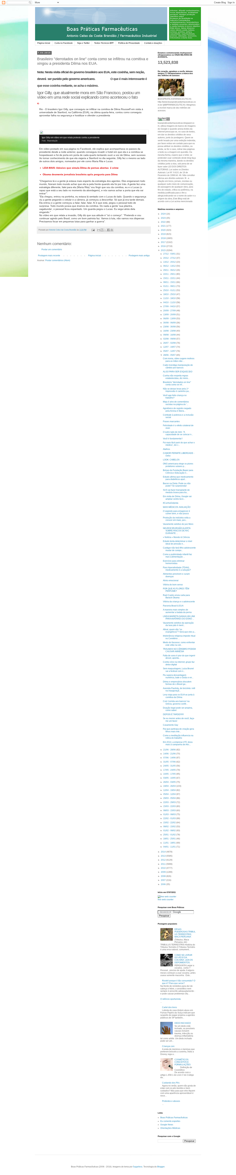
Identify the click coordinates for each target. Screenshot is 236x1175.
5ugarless (137, 1166)
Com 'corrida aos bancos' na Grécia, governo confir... (176, 702)
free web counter (165, 899)
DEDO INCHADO (182, 1023)
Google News (166, 1124)
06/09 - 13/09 (169, 318)
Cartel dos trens (169, 1007)
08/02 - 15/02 (169, 826)
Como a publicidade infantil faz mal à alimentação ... (177, 555)
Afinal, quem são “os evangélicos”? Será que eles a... (179, 630)
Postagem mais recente (49, 255)
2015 (163, 250)
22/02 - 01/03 (169, 818)
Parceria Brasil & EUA (173, 606)
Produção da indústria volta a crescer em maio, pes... (176, 518)
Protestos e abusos (171, 1101)
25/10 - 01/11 (169, 290)
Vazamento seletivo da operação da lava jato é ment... (178, 624)
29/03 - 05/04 (169, 798)
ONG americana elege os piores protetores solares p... (178, 464)
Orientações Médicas (170, 1128)
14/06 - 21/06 (169, 753)
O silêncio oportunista (170, 999)
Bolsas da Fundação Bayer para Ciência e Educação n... (178, 471)
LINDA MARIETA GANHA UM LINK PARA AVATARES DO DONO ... (179, 617)
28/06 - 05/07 (169, 355)
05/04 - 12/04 (169, 794)
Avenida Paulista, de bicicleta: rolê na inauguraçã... (179, 689)
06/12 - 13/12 (169, 266)
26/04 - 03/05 (169, 782)
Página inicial (43, 43)
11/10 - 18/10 (169, 298)
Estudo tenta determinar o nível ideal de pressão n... (177, 542)
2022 (163, 222)
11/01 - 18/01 (169, 843)
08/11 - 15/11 (169, 282)
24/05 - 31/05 (169, 766)
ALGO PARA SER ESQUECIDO (177, 371)
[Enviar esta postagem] (93, 230)
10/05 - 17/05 (169, 774)
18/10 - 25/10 (169, 294)
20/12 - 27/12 (169, 258)
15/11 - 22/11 (169, 278)
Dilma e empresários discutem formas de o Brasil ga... (177, 682)
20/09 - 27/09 (169, 310)
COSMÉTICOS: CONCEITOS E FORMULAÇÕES (182, 1062)
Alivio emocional (170, 580)
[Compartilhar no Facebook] (108, 230)
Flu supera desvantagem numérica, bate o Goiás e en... (178, 676)
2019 (163, 234)
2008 (163, 876)
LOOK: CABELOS (171, 460)
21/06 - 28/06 (169, 749)
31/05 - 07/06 (169, 762)
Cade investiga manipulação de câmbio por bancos (178, 366)
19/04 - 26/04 (169, 786)
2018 (163, 238)
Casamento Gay (170, 725)
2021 (163, 226)
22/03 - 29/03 (169, 802)
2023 (163, 218)
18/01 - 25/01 (169, 838)
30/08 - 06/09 (169, 322)
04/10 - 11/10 (169, 302)
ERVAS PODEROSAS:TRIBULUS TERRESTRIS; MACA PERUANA (185, 933)
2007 (163, 880)
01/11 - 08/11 (169, 286)
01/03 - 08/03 (169, 814)
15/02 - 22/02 (169, 822)
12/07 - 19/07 (169, 347)
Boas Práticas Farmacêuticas (174, 1117)
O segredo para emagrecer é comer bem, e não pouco (176, 512)
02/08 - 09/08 (169, 339)
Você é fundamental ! (173, 438)
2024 (163, 214)
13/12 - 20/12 (169, 262)
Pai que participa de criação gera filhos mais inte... (178, 730)
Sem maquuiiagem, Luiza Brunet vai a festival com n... (178, 669)
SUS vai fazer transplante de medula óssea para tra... (176, 491)
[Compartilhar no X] (105, 230)
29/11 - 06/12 (169, 270)
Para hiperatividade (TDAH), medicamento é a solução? (177, 568)
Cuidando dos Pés (171, 1083)
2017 (163, 242)
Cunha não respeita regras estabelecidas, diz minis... (176, 376)
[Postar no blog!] (102, 230)
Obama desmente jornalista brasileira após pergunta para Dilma (80, 174)
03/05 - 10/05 (169, 778)
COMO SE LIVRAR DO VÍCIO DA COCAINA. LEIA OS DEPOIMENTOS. (183, 959)
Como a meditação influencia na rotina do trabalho (178, 736)
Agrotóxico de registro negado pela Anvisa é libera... (177, 409)
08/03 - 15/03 (169, 810)
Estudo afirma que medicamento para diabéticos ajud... (178, 478)
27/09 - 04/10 (169, 306)
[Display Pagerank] (164, 120)
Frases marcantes (171, 421)
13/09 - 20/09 (169, 314)
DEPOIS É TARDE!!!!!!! (173, 714)
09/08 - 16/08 (169, 335)
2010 (163, 868)
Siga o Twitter (83, 43)
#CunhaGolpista (170, 503)
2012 (163, 860)
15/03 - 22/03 (169, 806)
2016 (163, 246)
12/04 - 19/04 (169, 790)
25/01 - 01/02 (169, 834)
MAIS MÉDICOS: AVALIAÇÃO (176, 507)
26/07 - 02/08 (169, 343)
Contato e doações (153, 43)
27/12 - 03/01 (169, 254)
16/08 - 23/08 (169, 331)
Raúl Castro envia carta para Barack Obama (176, 596)
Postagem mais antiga (139, 255)
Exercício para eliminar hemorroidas (174, 562)
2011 (163, 864)
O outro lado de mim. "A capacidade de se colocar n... (178, 433)
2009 (163, 872)
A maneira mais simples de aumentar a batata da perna (177, 611)
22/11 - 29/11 (169, 274)
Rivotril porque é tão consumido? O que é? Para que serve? (178, 981)
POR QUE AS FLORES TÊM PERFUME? (176, 589)
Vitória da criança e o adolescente (179, 601)
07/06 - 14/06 (169, 757)
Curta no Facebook (64, 43)
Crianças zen (168, 1046)
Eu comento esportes (170, 1121)
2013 (163, 856)
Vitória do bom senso (173, 584)
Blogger (160, 1166)
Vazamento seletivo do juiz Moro (178, 524)
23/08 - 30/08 (169, 326)
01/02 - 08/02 (169, 830)
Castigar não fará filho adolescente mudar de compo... (179, 549)
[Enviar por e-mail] (98, 230)
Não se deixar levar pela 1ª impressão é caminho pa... (176, 390)
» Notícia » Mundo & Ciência (176, 537)
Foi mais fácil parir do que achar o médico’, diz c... (179, 443)
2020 (163, 230)
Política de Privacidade (129, 43)
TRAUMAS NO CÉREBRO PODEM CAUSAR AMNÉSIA (179, 650)
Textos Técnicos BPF (104, 43)
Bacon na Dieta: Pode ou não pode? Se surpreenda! (177, 484)
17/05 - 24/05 (169, 770)
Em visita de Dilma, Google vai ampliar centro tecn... (177, 497)
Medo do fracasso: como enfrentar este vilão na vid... (179, 643)
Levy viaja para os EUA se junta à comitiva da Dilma (178, 695)
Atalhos (166, 449)
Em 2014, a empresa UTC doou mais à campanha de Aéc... (178, 743)
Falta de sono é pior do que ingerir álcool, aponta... (179, 656)
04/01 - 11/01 (169, 847)
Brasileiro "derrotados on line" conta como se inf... (177, 383)
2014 (163, 852)
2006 (163, 884)
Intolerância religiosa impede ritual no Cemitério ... (179, 637)
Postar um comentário (51, 249)
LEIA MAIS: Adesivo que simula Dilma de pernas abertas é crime (81, 167)
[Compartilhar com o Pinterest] (112, 230)
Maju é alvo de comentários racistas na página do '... (176, 403)
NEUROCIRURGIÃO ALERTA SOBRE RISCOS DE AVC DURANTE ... (176, 530)
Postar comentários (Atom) (57, 260)
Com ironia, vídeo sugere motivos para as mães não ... (178, 359)
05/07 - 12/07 (169, 351)
